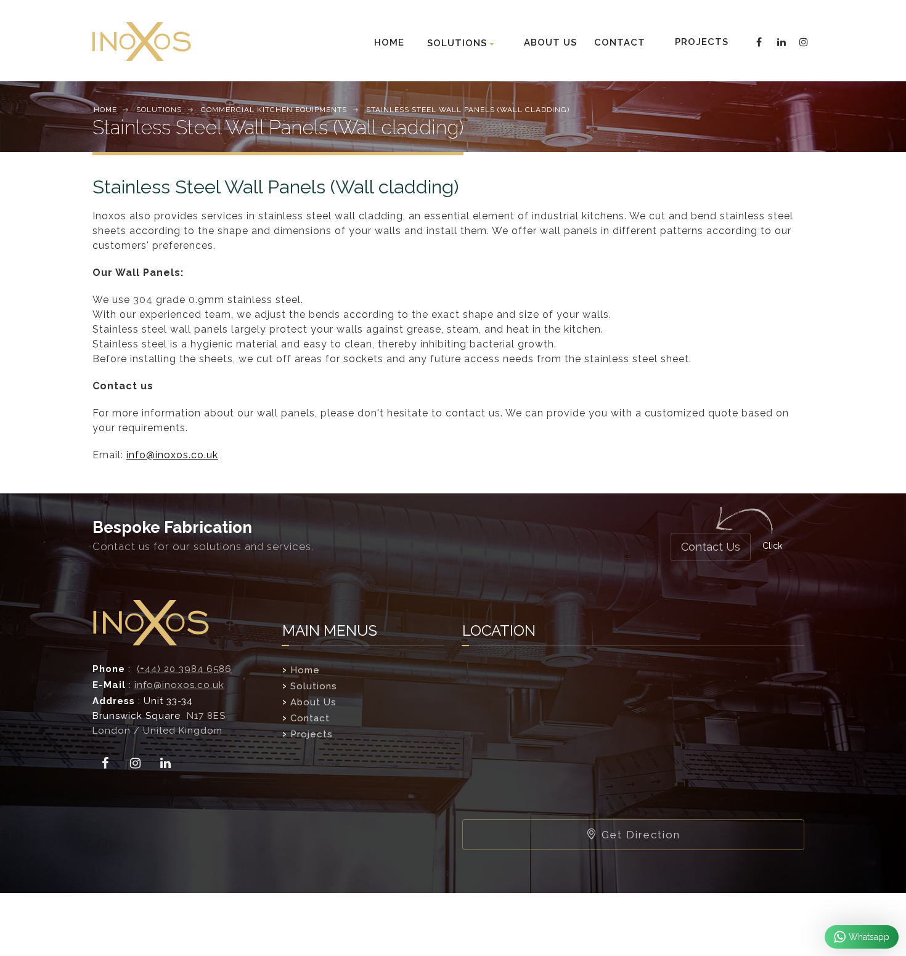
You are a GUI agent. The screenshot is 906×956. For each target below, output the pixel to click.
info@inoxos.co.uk (172, 455)
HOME (389, 42)
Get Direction (639, 834)
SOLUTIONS (457, 43)
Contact (310, 718)
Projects (311, 734)
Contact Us (710, 546)
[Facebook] (104, 762)
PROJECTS (701, 41)
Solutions (313, 686)
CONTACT (619, 42)
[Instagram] (135, 762)
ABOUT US (550, 42)
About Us (313, 702)
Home (305, 670)
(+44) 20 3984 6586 (184, 668)
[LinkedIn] (165, 762)
